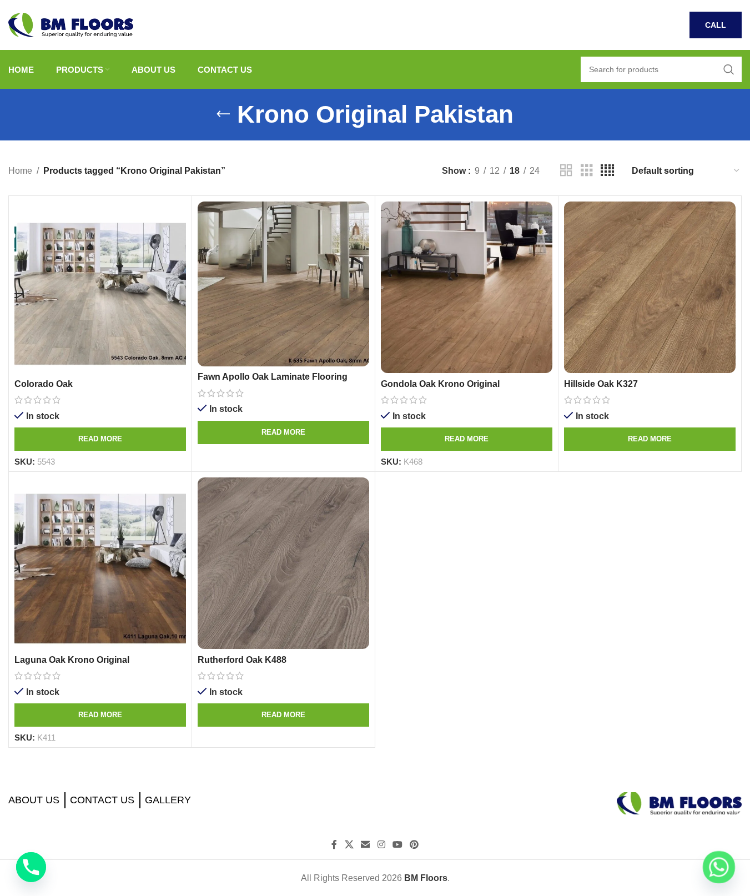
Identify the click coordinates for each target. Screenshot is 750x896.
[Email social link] (366, 844)
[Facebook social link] (334, 844)
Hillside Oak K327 (601, 384)
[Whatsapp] (719, 867)
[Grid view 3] (587, 171)
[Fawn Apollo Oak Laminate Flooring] (283, 284)
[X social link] (349, 844)
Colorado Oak (43, 384)
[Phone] (31, 867)
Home (20, 170)
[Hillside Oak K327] (650, 287)
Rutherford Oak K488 (242, 660)
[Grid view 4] (607, 171)
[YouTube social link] (397, 844)
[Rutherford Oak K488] (283, 563)
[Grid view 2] (566, 171)
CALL (715, 25)
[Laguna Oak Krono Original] (100, 563)
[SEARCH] (729, 69)
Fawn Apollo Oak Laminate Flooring (273, 376)
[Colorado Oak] (100, 287)
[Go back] (223, 114)
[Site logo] (70, 24)
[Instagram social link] (381, 844)
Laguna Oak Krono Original (71, 660)
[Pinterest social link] (414, 844)
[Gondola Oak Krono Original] (466, 287)
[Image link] (679, 803)
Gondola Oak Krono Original (440, 384)
